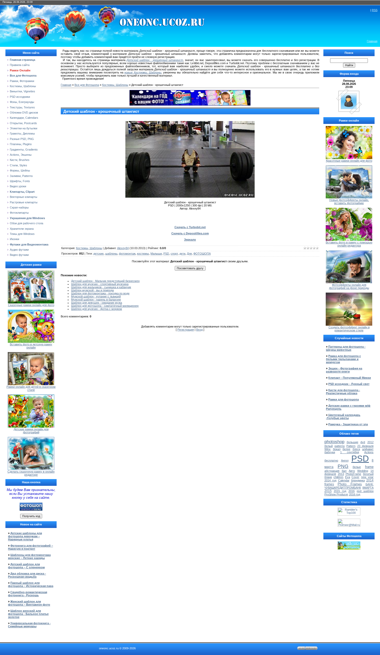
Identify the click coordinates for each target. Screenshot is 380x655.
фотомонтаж (127, 253)
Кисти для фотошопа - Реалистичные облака (343, 392)
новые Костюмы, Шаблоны (142, 72)
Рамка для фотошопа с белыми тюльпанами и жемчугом (343, 359)
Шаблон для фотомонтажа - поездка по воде (100, 293)
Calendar (343, 480)
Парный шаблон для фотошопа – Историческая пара (30, 584)
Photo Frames (350, 484)
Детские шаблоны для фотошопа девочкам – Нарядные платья (25, 536)
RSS (374, 10)
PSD (166, 253)
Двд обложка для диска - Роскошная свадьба (27, 575)
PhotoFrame (353, 473)
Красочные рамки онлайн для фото (349, 160)
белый (328, 446)
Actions (369, 452)
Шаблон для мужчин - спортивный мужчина (99, 284)
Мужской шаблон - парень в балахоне (96, 299)
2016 (351, 491)
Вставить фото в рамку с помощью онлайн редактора (349, 244)
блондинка (358, 480)
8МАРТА (368, 487)
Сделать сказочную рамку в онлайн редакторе (31, 473)
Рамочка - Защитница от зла (348, 424)
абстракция (331, 470)
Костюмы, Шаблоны (115, 84)
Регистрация (185, 329)
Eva (347, 477)
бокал (336, 449)
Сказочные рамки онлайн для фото (31, 305)
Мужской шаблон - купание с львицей (96, 296)
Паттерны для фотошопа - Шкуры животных (346, 348)
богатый (368, 473)
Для (189, 253)
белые (357, 466)
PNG (343, 466)
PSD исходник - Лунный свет (348, 383)
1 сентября (349, 452)
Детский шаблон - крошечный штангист (154, 60)
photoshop (334, 441)
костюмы (143, 253)
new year (367, 477)
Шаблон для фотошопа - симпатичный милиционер (105, 305)
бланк (328, 477)
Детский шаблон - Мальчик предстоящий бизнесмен (105, 280)
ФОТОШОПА (202, 253)
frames (329, 484)
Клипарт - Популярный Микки (349, 377)
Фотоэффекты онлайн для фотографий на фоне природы (349, 286)
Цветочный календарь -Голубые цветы (343, 416)
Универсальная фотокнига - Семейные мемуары (29, 625)
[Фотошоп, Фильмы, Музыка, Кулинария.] (349, 548)
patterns (340, 446)
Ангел (344, 460)
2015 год (340, 491)
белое (346, 449)
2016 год (354, 494)
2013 (341, 473)
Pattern (350, 446)
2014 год (330, 480)
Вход (199, 329)
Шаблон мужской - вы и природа (92, 290)
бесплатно (331, 460)
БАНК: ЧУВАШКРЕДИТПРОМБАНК (349, 486)
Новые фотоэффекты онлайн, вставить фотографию (349, 201)
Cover (355, 477)
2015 (328, 491)
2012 (370, 442)
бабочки (329, 452)
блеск (356, 449)
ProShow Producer (336, 494)
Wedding (362, 470)
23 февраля (365, 446)
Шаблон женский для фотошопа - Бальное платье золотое (28, 614)
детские (98, 253)
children (338, 477)
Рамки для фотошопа (343, 399)
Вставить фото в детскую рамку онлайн (31, 346)
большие (352, 442)
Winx (327, 449)
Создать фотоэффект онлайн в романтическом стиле (349, 329)
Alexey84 (123, 248)
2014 (370, 480)
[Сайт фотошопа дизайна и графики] (31, 509)
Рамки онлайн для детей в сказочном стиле (31, 388)
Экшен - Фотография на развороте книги (344, 370)
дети (182, 253)
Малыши (156, 253)
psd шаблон (365, 491)
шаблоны (111, 253)
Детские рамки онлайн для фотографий (31, 431)
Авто (352, 470)
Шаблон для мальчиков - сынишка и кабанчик (101, 287)
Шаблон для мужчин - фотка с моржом (96, 308)
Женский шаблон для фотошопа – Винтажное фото (29, 603)
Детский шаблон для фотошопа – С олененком (26, 566)
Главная (372, 41)
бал (344, 470)
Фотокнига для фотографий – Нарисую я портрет (30, 547)
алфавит (368, 449)
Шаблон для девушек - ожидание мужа (96, 302)
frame (369, 467)
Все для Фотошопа (86, 84)
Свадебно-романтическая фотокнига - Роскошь (27, 594)
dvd (362, 442)
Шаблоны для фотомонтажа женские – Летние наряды (29, 556)
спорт (174, 253)
